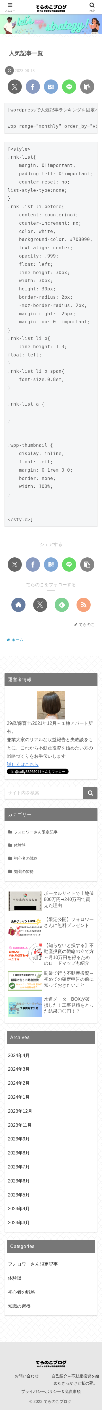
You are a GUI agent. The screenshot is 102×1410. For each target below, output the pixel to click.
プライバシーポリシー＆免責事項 (51, 1391)
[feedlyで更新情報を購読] (62, 605)
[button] (87, 86)
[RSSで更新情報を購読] (83, 605)
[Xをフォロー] (40, 605)
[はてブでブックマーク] (51, 86)
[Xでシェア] (15, 86)
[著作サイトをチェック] (18, 605)
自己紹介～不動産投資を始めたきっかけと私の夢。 (75, 1379)
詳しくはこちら (23, 764)
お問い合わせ (27, 1376)
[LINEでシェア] (69, 86)
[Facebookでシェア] (33, 86)
